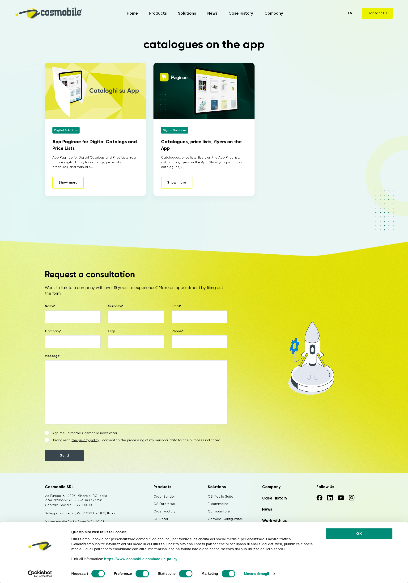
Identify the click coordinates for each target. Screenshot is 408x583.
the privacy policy (85, 440)
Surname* (115, 306)
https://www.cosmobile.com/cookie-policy (141, 559)
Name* (50, 306)
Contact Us (377, 13)
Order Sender (164, 496)
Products (158, 13)
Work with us (274, 520)
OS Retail (161, 519)
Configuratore (219, 511)
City (111, 331)
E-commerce (218, 504)
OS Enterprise (164, 504)
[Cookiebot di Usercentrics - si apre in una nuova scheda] (40, 573)
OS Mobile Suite (220, 496)
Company (273, 13)
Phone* (177, 331)
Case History (241, 13)
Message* (53, 356)
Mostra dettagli (256, 574)
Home (132, 13)
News (212, 13)
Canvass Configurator (225, 519)
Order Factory (164, 511)
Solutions (187, 13)
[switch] (142, 574)
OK (359, 534)
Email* (176, 306)
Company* (53, 331)
